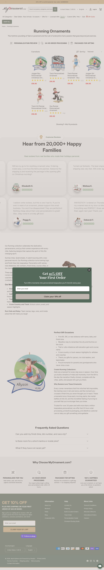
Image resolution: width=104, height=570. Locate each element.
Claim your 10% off (52, 296)
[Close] (89, 269)
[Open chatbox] (100, 566)
